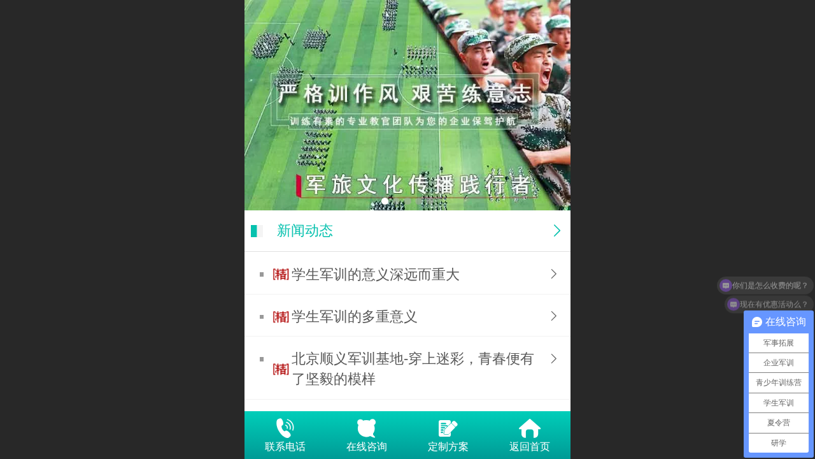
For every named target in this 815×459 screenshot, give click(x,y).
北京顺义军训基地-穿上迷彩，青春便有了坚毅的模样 (413, 369)
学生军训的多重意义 (355, 316)
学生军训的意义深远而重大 (376, 274)
